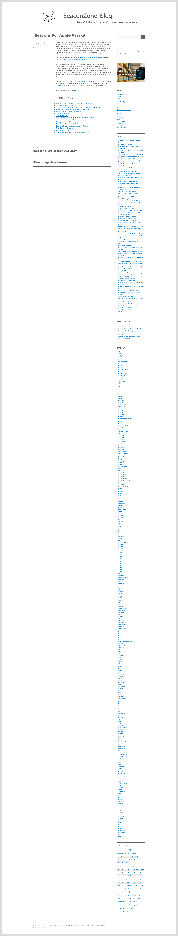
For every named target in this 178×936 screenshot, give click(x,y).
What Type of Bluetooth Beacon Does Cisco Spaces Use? (75, 103)
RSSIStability (122, 709)
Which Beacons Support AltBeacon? (128, 171)
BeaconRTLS (121, 400)
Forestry (120, 515)
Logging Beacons (123, 608)
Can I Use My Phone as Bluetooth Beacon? (130, 251)
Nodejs (120, 661)
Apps (118, 106)
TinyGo (120, 778)
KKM (119, 595)
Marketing (36, 48)
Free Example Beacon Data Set (66, 105)
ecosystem (121, 470)
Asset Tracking (121, 102)
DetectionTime (122, 457)
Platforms (120, 676)
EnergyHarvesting (123, 486)
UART (120, 793)
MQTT (120, 649)
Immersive (121, 575)
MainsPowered (122, 622)
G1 (119, 519)
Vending (120, 805)
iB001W (120, 554)
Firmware (120, 505)
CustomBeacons (122, 451)
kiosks (120, 593)
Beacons (120, 402)
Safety (120, 721)
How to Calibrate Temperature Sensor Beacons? (131, 230)
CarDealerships (122, 429)
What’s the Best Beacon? (125, 206)
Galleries (120, 521)
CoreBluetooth (122, 447)
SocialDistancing (122, 754)
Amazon (120, 367)
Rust (119, 715)
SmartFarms (121, 744)
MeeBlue (120, 630)
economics (121, 468)
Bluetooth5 (121, 414)
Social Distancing (121, 127)
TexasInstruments (123, 770)
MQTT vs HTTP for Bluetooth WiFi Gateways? (130, 154)
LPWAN (120, 616)
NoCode (120, 659)
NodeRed (120, 663)
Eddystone (121, 472)
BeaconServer (122, 404)
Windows (120, 828)
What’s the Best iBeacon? (125, 144)
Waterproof (121, 816)
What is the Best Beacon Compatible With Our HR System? (75, 118)
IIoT (119, 573)
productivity (121, 684)
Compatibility (121, 435)
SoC (119, 752)
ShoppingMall (122, 737)
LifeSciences (121, 601)
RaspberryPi (121, 696)
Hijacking (120, 538)
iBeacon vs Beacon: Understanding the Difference (72, 126)
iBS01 (120, 562)
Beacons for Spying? (124, 232)
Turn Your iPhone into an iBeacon (67, 120)
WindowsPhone (122, 830)
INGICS (120, 581)
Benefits (119, 96)
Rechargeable (122, 698)
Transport (120, 787)
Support (120, 762)
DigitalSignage (122, 463)
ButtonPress (121, 428)
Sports (120, 760)
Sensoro (120, 731)
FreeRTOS (121, 517)
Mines (120, 636)
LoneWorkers (121, 610)
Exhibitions (121, 492)
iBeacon (43, 46)
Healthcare (121, 536)
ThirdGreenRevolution (124, 774)
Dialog (120, 459)
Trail (119, 785)
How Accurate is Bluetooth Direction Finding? (130, 273)
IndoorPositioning (123, 577)
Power (120, 678)
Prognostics (121, 686)
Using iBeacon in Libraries (64, 128)
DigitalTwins (121, 464)
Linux (119, 604)
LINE (119, 603)
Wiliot (119, 826)
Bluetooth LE (121, 412)
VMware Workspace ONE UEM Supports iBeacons (72, 132)
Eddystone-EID (122, 474)
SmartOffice (121, 748)
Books (120, 424)
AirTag (120, 365)
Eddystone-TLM (122, 476)
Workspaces (121, 832)
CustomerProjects (123, 453)
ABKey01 (120, 356)
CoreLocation (121, 449)
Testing (120, 768)
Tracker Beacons (122, 783)
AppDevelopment (122, 379)
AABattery (121, 354)
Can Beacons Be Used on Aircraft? (127, 191)
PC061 (120, 671)
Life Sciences (120, 117)
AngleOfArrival (122, 373)
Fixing (120, 507)
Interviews (121, 583)
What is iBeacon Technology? (126, 296)
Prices (120, 680)
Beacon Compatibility (63, 113)
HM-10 (120, 540)
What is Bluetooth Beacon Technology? (128, 290)
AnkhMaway (121, 375)
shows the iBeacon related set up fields (75, 59)
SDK (119, 723)
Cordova (120, 445)
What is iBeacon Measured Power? (127, 218)
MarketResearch (122, 628)
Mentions (120, 632)
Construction (121, 439)
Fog (119, 513)
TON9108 (120, 779)
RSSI (119, 708)
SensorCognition (122, 729)
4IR (119, 352)
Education (119, 125)
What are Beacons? (122, 94)
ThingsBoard (121, 772)
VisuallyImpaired (122, 813)
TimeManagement (123, 776)
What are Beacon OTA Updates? (127, 208)
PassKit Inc (59, 85)
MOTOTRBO (121, 645)
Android (120, 371)
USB (119, 797)
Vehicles (120, 803)
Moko (119, 639)
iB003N (120, 556)
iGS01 (120, 566)
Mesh (118, 108)
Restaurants (121, 702)
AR (119, 387)
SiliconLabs (121, 739)
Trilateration (121, 791)
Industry (119, 115)
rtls (119, 711)
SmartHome (121, 746)
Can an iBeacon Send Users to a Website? (129, 228)
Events (120, 490)
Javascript (121, 589)
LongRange (121, 612)
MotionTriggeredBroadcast (125, 641)
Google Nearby (122, 531)
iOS (119, 585)
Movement (121, 647)
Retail (119, 704)
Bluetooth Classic (123, 410)
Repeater (120, 700)
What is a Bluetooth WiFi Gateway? (127, 181)
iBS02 (120, 564)
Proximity (120, 688)
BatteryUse (121, 398)
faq (119, 498)
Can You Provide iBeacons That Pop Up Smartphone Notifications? (78, 107)
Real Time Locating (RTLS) (124, 109)
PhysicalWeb (121, 674)
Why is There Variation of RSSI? (127, 158)
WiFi (119, 824)
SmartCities (121, 743)
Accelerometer (122, 358)
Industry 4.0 (121, 579)
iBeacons (77, 90)
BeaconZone (121, 406)
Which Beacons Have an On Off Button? (129, 201)
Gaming (120, 523)
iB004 (119, 558)
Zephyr (120, 836)
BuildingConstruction (123, 426)
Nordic (120, 665)
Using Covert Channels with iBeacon (68, 124)
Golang (120, 529)
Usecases (121, 801)
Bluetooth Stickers (62, 115)
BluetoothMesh (122, 420)
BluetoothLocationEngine (125, 418)
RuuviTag (120, 717)
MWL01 (120, 653)
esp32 (120, 488)
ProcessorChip (122, 682)
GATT (119, 527)
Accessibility (121, 359)
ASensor (120, 391)
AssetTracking (122, 393)
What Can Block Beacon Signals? (127, 216)
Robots (120, 706)
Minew (120, 638)
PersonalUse (121, 673)
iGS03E (120, 569)
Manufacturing (122, 624)
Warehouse (121, 814)
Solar (119, 758)
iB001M (120, 552)
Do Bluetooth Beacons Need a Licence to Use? (131, 226)
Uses (118, 98)
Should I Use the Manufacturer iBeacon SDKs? (131, 156)
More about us (121, 55)
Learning (120, 599)
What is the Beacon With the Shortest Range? (130, 234)
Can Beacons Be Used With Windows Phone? (130, 298)
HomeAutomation (123, 542)
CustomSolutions (122, 455)
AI (119, 363)
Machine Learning (121, 104)
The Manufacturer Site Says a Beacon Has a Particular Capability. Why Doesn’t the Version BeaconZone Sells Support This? (130, 263)
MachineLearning (122, 620)
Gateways (121, 525)
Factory (120, 496)
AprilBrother (121, 385)
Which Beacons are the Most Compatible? (129, 203)
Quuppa (120, 692)
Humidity (120, 548)
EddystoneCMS (122, 478)
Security (120, 725)
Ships (119, 735)
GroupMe (120, 533)
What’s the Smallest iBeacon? (126, 278)
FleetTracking (122, 509)
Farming (120, 501)
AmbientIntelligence (123, 369)
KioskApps (121, 591)
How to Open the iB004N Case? (126, 308)
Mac (119, 618)
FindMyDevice (122, 503)
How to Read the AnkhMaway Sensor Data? (130, 267)
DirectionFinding (122, 466)
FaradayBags (121, 499)
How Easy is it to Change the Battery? (128, 280)
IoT (118, 100)
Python (120, 690)
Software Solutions (123, 756)
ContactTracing (122, 443)
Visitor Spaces (121, 121)
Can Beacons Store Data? (125, 204)
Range (120, 694)
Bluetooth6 (121, 416)
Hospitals (120, 546)
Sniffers (120, 750)
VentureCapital (122, 807)
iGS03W (120, 571)
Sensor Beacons (122, 727)
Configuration (121, 437)
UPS (119, 795)
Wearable (120, 818)
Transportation (121, 123)
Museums (121, 651)
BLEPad (120, 408)
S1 (119, 719)
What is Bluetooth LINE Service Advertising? (130, 210)
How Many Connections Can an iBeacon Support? (72, 109)
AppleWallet (37, 46)
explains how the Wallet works (90, 57)
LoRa (119, 614)
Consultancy (121, 441)
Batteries (120, 396)
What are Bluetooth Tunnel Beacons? (128, 239)
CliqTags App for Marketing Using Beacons (70, 122)
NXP (119, 667)
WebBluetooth (122, 820)
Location (120, 606)
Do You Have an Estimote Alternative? (68, 111)
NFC (119, 657)
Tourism (120, 781)
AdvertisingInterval (123, 361)
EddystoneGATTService (124, 480)
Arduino (120, 389)
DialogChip (121, 461)
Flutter (120, 511)
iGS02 (120, 568)
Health (120, 534)
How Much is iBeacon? (63, 130)
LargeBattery (121, 597)
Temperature (121, 766)
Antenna (120, 377)
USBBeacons (122, 799)
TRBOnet (120, 789)
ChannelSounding (123, 431)
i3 (118, 550)
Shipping (120, 733)
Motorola (120, 643)
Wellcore (120, 822)
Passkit (42, 48)
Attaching (120, 394)
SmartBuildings (122, 741)
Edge (119, 482)
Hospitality (119, 119)
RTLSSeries (121, 713)
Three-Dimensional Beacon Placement (128, 333)
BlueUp (120, 422)
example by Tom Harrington (76, 81)
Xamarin (120, 834)
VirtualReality (121, 809)
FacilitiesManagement (124, 494)
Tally (119, 764)
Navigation (121, 655)
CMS (119, 433)
